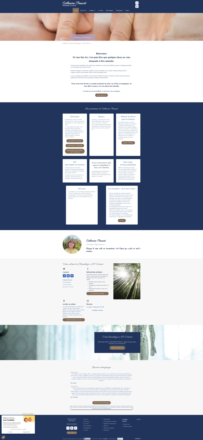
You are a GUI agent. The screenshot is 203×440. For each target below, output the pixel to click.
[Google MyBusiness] (137, 6)
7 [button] (201, 39)
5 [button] (199, 39)
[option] (101, 27)
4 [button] (198, 39)
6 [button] (200, 39)
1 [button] (194, 39)
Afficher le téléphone (72, 424)
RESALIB (105, 438)
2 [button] (195, 39)
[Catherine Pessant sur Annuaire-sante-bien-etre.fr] (120, 439)
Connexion (137, 438)
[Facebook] (137, 3)
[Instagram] (72, 275)
